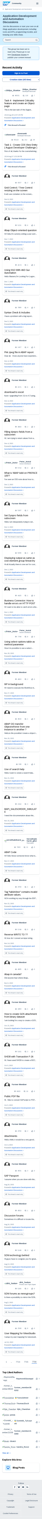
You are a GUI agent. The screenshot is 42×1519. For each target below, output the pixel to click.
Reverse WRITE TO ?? (16, 934)
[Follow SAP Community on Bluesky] (19, 1487)
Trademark (10, 1507)
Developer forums (19, 55)
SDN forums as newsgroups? (19, 1293)
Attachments (10, 1136)
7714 (18, 1362)
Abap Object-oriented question (20, 230)
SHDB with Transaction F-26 (18, 1056)
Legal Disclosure (31, 1501)
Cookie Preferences (10, 1513)
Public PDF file (12, 1096)
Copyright (10, 1501)
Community (16, 3)
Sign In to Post (21, 73)
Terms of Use (31, 1494)
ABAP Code (10, 852)
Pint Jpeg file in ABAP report (19, 352)
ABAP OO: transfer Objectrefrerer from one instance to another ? (17, 727)
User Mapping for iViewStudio (19, 1333)
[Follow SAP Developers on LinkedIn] (27, 1487)
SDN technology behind (16, 1255)
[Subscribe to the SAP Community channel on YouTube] (23, 1487)
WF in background (13, 684)
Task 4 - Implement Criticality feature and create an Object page (19, 103)
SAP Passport (11, 1175)
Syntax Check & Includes (17, 312)
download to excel (14, 392)
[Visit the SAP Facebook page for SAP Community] (15, 1487)
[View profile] (12, 90)
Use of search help (14, 769)
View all (5, 1453)
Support (31, 1507)
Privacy (10, 1494)
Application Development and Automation (18, 9)
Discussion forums (14, 1215)
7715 (26, 1362)
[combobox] (21, 40)
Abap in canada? (13, 974)
